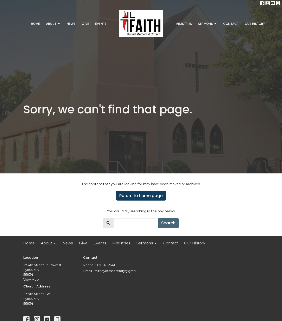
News (71, 24)
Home (35, 24)
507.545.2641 (105, 265)
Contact (231, 24)
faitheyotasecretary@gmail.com (117, 271)
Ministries (183, 24)
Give (85, 24)
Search (168, 223)
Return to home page (141, 195)
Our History (255, 24)
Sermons (205, 24)
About (51, 24)
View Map (31, 279)
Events (101, 24)
